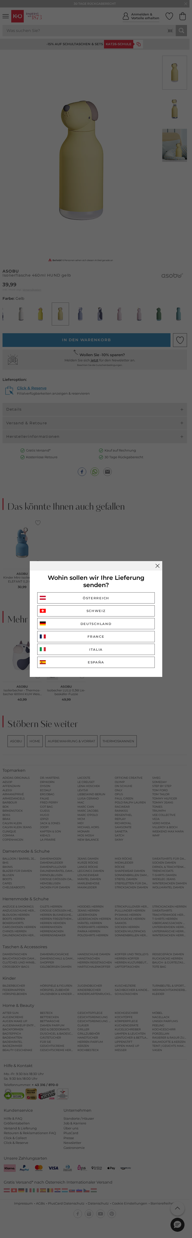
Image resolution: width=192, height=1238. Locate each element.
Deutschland (96, 624)
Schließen (157, 566)
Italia (96, 649)
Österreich (96, 598)
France (96, 636)
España (96, 662)
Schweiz (96, 611)
